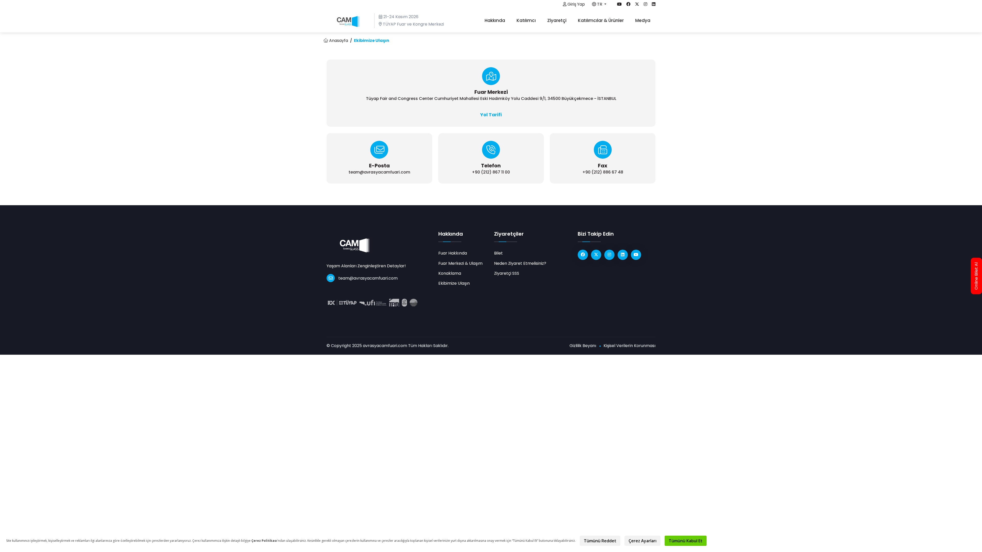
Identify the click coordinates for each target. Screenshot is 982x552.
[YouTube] (636, 255)
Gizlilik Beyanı (583, 346)
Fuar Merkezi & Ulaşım (460, 263)
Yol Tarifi (491, 114)
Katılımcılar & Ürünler (601, 20)
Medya (643, 20)
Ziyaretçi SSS (506, 273)
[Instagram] (609, 255)
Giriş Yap (575, 4)
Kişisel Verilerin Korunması (629, 346)
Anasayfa (338, 40)
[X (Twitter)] (596, 255)
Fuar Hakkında (452, 253)
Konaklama (449, 273)
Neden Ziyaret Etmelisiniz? (520, 263)
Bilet (498, 253)
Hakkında (495, 20)
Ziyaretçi (557, 20)
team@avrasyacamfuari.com (368, 278)
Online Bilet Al (976, 276)
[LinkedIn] (623, 255)
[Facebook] (583, 255)
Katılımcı (527, 20)
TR (599, 4)
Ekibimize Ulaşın (454, 283)
